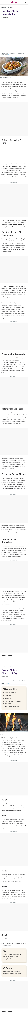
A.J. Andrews (5, 17)
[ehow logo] (14, 2)
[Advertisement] (14, 34)
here (9, 54)
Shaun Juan (5, 676)
